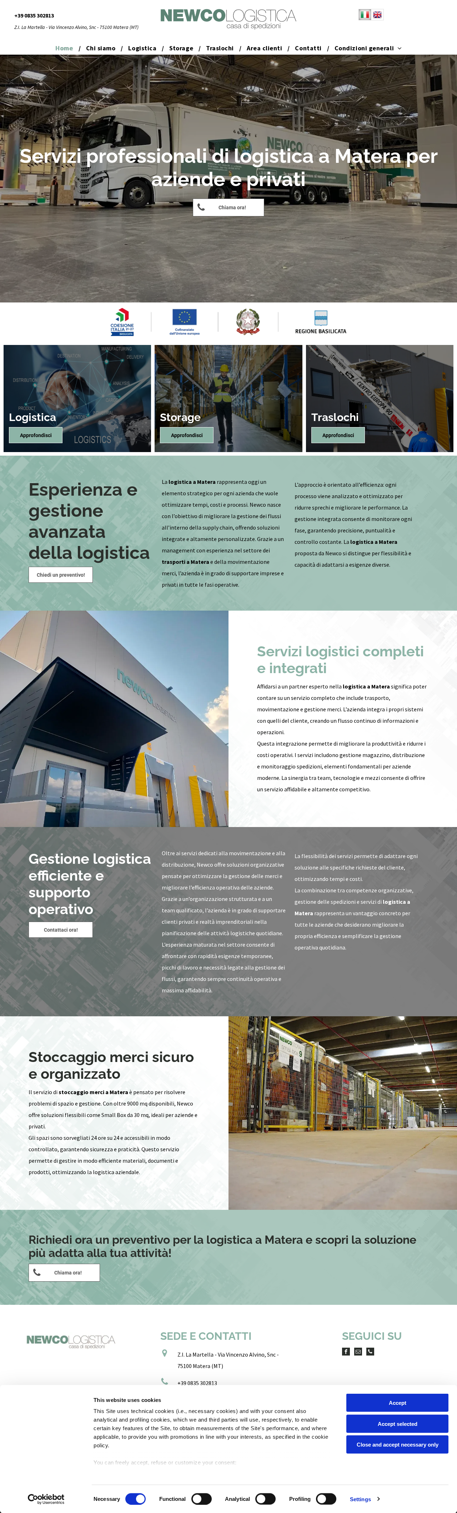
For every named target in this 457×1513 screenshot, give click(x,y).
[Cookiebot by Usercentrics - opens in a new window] (46, 1499)
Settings (360, 1499)
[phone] (370, 1352)
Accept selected (397, 1424)
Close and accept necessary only (397, 1445)
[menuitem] (65, 48)
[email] (358, 1352)
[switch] (201, 1498)
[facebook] (346, 1352)
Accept (397, 1403)
